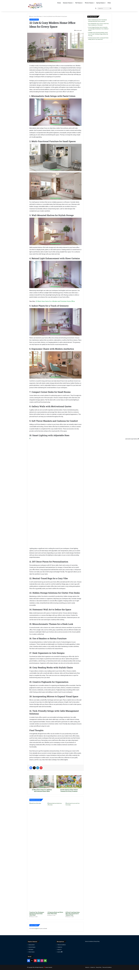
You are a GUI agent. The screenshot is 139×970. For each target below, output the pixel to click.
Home (59, 3)
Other (109, 3)
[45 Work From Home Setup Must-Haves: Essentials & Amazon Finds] (74, 857)
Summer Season (67, 3)
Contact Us (59, 947)
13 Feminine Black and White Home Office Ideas (55, 913)
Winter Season (89, 3)
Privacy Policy (96, 941)
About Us (59, 949)
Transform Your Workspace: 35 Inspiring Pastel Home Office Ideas (36, 914)
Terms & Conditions (61, 944)
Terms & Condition (89, 941)
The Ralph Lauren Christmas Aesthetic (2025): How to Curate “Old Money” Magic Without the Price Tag (98, 34)
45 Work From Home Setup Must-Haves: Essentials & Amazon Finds (72, 914)
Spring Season (100, 3)
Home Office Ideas (38, 16)
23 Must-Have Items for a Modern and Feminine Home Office (55, 301)
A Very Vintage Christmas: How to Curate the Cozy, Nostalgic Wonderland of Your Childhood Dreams (98, 29)
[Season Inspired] (35, 6)
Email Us (59, 951)
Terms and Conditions (106, 967)
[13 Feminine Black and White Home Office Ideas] (55, 857)
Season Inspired (48, 967)
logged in (37, 928)
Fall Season (78, 3)
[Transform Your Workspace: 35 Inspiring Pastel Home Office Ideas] (37, 857)
